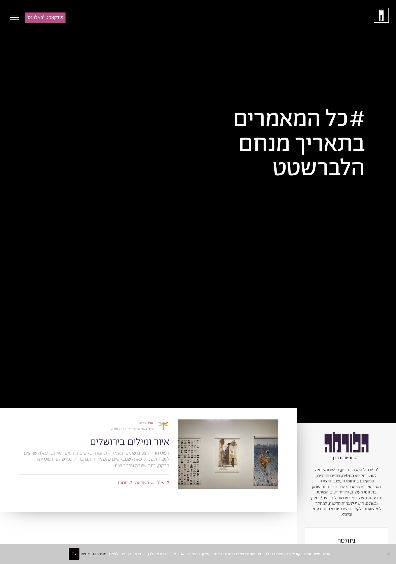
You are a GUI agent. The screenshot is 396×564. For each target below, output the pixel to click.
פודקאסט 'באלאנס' (45, 17)
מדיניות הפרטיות (93, 554)
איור (161, 482)
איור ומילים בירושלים (129, 442)
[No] (389, 554)
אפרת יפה (146, 423)
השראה (142, 482)
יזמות (122, 482)
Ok (74, 554)
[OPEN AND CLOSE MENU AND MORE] (13, 17)
